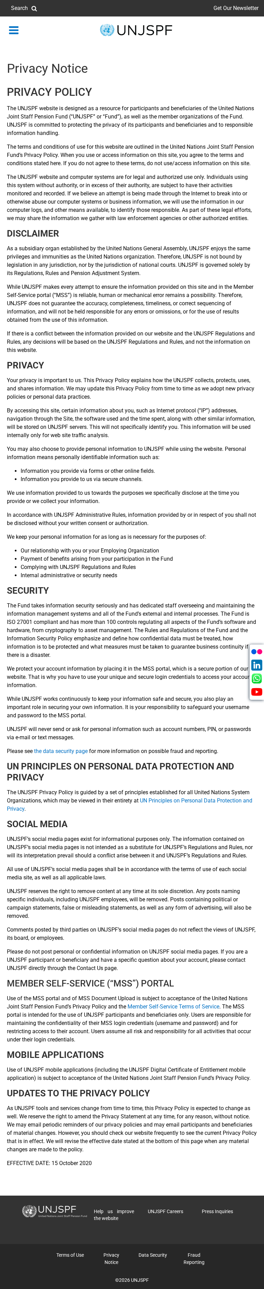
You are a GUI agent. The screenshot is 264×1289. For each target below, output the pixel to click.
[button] (24, 8)
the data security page (61, 751)
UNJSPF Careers (165, 1211)
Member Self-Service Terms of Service (173, 1006)
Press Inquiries (217, 1211)
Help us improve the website (114, 1215)
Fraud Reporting (194, 1258)
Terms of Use (70, 1255)
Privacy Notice (111, 1258)
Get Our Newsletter (235, 8)
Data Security (153, 1255)
